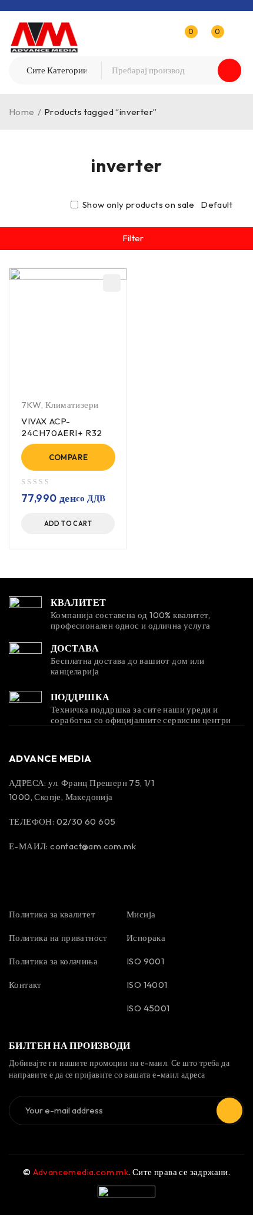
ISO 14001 (147, 984)
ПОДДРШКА (80, 697)
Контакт (25, 984)
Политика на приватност (58, 937)
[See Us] (52, 874)
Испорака (145, 937)
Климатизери (71, 404)
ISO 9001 (145, 961)
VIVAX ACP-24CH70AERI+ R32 (61, 427)
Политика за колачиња (53, 961)
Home (22, 111)
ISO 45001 (148, 1008)
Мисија (140, 914)
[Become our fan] (20, 874)
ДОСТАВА (75, 648)
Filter (133, 238)
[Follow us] (83, 874)
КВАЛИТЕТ (78, 602)
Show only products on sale (137, 205)
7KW (31, 404)
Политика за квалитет (52, 914)
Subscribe (229, 1110)
